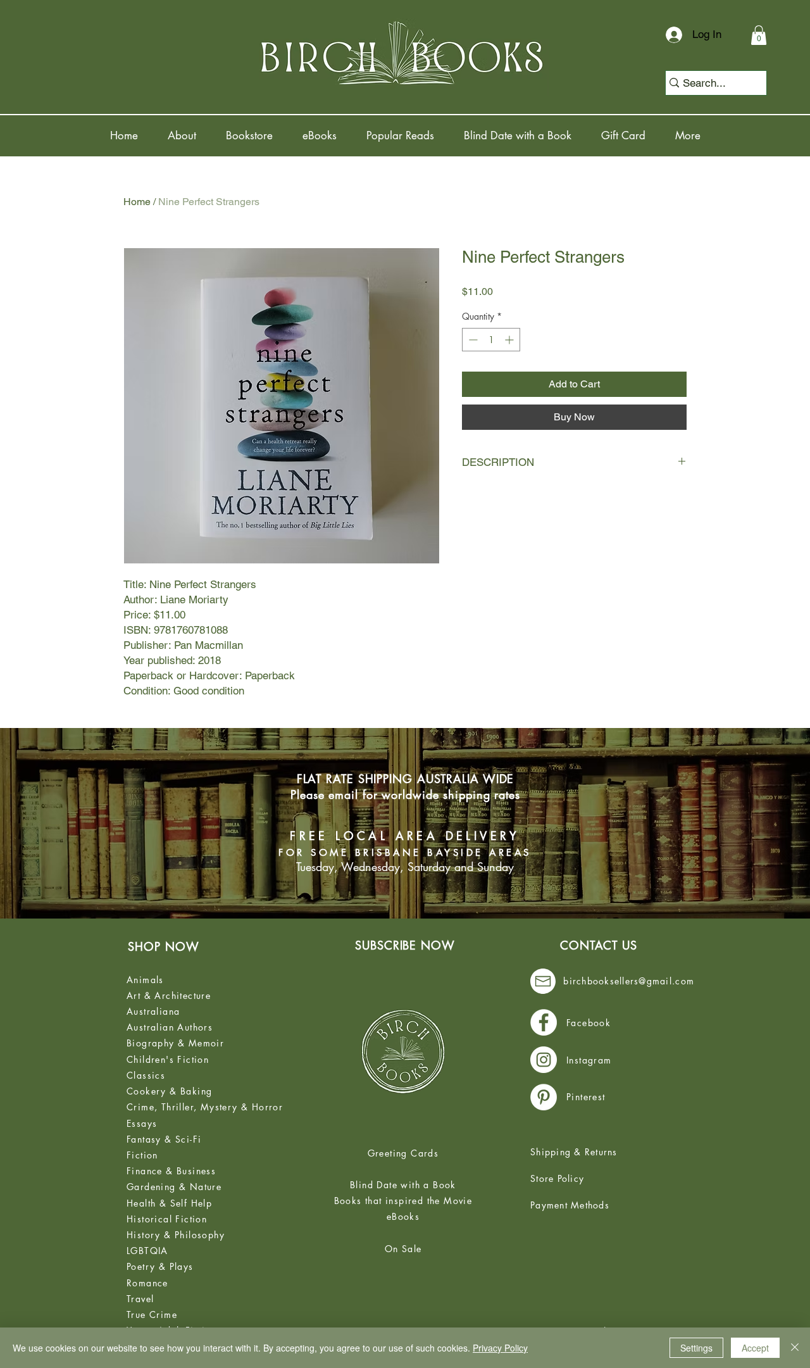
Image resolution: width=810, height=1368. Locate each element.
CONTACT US (598, 945)
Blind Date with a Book (403, 1185)
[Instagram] (543, 1059)
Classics (146, 1075)
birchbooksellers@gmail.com (628, 981)
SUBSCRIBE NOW (405, 945)
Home (137, 202)
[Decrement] (472, 340)
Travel (140, 1299)
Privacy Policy (500, 1347)
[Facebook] (543, 1022)
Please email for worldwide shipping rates (405, 794)
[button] (759, 35)
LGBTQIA (147, 1251)
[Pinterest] (543, 1097)
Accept (755, 1347)
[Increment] (510, 340)
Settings (696, 1347)
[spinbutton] (491, 340)
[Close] (794, 1348)
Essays (142, 1123)
